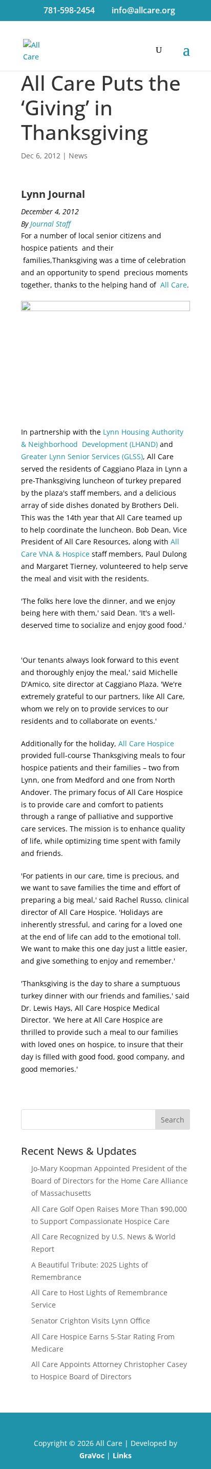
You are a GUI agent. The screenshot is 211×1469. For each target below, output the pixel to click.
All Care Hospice (146, 743)
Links (122, 1455)
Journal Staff (50, 224)
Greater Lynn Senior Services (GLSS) (82, 456)
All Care (173, 285)
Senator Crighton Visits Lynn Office (90, 1320)
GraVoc (91, 1455)
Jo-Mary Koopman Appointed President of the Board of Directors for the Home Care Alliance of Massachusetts (109, 1181)
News (78, 155)
